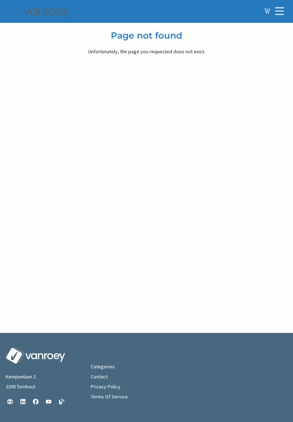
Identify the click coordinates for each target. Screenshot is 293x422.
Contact (99, 376)
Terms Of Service (109, 396)
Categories (103, 366)
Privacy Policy (105, 386)
